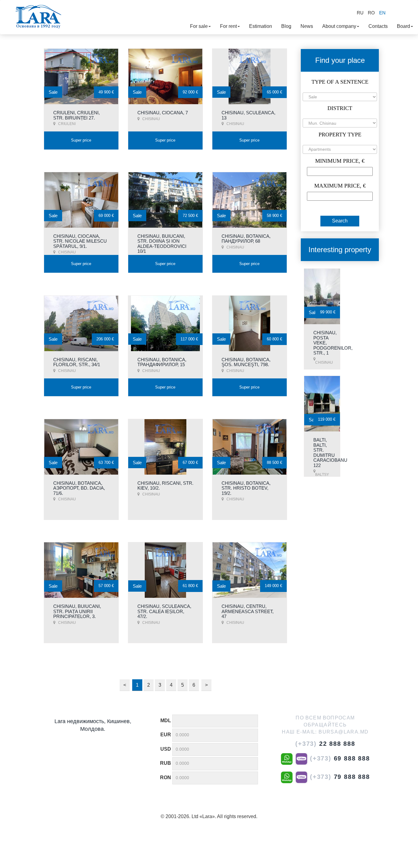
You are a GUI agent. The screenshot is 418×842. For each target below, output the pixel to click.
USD (165, 749)
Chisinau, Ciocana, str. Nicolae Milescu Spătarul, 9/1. (80, 241)
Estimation (260, 26)
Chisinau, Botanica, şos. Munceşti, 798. (246, 362)
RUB (165, 763)
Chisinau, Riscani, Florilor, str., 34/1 (76, 362)
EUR (165, 734)
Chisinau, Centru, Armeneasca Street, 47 (248, 611)
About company (339, 26)
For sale (199, 26)
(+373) (325, 743)
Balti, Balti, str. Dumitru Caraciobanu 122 (330, 452)
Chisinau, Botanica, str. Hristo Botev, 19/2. (246, 488)
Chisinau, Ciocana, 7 (162, 112)
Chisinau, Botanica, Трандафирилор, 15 (161, 362)
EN (382, 12)
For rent (228, 26)
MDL (165, 720)
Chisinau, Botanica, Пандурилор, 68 (246, 238)
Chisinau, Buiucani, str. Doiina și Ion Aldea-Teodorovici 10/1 (161, 243)
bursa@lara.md (343, 731)
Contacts (378, 26)
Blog (286, 26)
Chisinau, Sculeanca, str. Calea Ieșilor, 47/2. (164, 611)
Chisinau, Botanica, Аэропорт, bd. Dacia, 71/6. (79, 488)
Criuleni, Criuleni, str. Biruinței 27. (76, 115)
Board (403, 26)
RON (165, 777)
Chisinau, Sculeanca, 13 (248, 115)
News (306, 26)
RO (371, 12)
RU (360, 12)
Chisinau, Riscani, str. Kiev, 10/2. (165, 485)
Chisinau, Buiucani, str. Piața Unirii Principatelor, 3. (77, 611)
